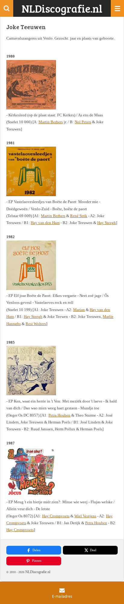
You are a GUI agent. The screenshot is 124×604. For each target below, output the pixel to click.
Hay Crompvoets (56, 516)
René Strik (78, 216)
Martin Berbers (51, 122)
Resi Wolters (36, 323)
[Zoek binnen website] (6, 8)
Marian (79, 309)
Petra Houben (59, 415)
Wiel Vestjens (85, 516)
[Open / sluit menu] (117, 8)
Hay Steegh (106, 222)
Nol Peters (83, 122)
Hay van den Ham (45, 222)
